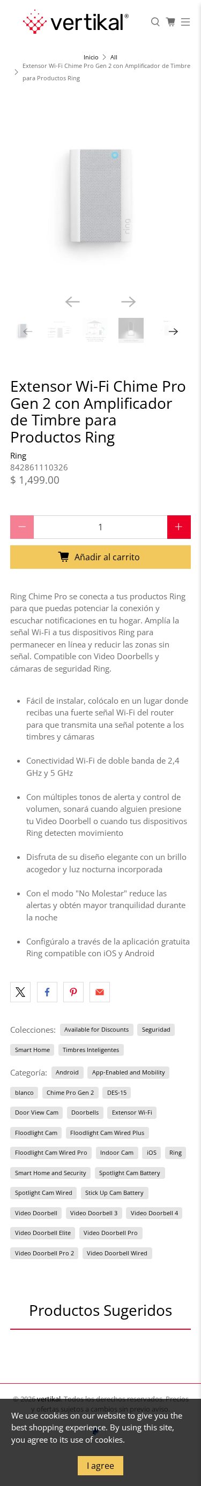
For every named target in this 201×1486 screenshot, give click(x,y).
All (113, 57)
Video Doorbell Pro (111, 1233)
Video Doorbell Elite (43, 1233)
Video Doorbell (36, 1213)
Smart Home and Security (50, 1173)
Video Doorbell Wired (117, 1253)
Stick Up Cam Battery (114, 1192)
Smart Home (32, 1050)
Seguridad (156, 1029)
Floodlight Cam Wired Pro (51, 1152)
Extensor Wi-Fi (132, 1112)
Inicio (91, 57)
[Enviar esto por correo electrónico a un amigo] (100, 992)
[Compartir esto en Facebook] (47, 992)
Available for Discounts (96, 1029)
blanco (24, 1092)
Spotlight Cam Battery (129, 1173)
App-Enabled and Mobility (128, 1072)
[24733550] (100, 195)
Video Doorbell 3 (93, 1213)
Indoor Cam (116, 1152)
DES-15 (116, 1092)
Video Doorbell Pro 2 (44, 1253)
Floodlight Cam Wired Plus (107, 1133)
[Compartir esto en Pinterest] (73, 992)
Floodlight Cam (36, 1133)
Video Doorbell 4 (154, 1213)
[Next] (129, 302)
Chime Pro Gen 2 (70, 1092)
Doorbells (85, 1112)
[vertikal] (75, 22)
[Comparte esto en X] (20, 992)
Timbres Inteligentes (91, 1050)
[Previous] (72, 302)
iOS (152, 1152)
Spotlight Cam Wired (43, 1192)
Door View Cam (36, 1112)
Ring (18, 455)
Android (67, 1072)
